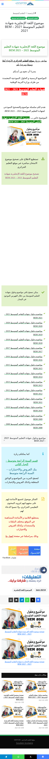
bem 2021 (40, 590)
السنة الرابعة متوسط (18, 18)
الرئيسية (31, 13)
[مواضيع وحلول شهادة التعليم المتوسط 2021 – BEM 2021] (36, 686)
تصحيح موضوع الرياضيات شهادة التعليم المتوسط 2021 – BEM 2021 (37, 722)
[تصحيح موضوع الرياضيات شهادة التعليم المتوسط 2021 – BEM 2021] (36, 712)
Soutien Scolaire (24, 743)
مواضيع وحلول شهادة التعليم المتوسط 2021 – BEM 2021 (38, 696)
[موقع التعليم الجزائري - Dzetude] (24, 3)
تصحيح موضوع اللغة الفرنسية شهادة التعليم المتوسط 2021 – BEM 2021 (13, 722)
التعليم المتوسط (19, 13)
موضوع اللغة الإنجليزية (22, 590)
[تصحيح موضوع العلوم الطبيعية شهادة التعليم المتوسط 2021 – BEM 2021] (12, 686)
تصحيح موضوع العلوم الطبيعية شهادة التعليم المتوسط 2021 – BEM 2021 (13, 697)
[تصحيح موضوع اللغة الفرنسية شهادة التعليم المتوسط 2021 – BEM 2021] (12, 712)
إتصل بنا (9, 536)
